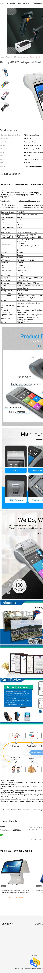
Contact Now (17, 897)
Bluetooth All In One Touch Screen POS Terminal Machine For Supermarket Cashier (15, 892)
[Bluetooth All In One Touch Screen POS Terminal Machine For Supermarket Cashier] (15, 872)
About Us (11, 3)
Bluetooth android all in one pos (17, 810)
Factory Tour (23, 3)
